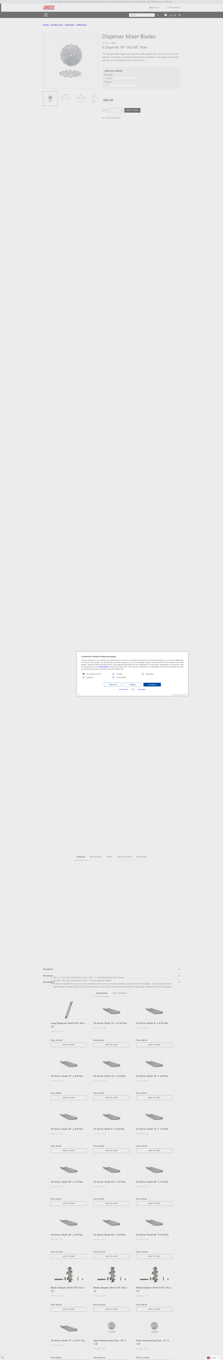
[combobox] (213, 1357)
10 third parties (103, 667)
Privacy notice (123, 689)
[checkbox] (113, 674)
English (213, 1358)
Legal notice (142, 689)
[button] (112, 684)
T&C (133, 689)
